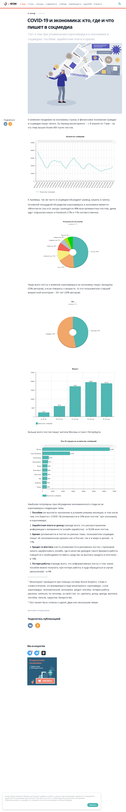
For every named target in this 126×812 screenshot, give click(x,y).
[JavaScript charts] (37, 134)
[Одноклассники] (10, 124)
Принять (92, 805)
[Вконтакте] (5, 124)
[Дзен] (43, 653)
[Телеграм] (29, 653)
